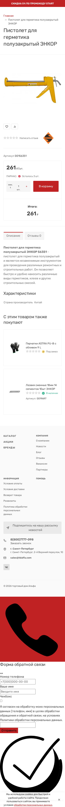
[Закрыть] (1, 673)
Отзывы (40, 458)
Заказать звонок (20, 543)
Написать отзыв (29, 138)
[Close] (59, 800)
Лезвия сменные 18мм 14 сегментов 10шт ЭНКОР (41, 387)
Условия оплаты (12, 483)
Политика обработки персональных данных (15, 510)
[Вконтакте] (6, 567)
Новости (41, 446)
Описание (13, 235)
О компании (42, 440)
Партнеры (42, 469)
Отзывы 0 (34, 235)
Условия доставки (13, 489)
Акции (8, 441)
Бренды (9, 447)
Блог (38, 452)
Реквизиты (9, 500)
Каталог (9, 436)
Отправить (9, 730)
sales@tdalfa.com (21, 557)
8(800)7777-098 (21, 539)
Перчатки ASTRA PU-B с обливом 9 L (41, 345)
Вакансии (41, 463)
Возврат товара (12, 495)
